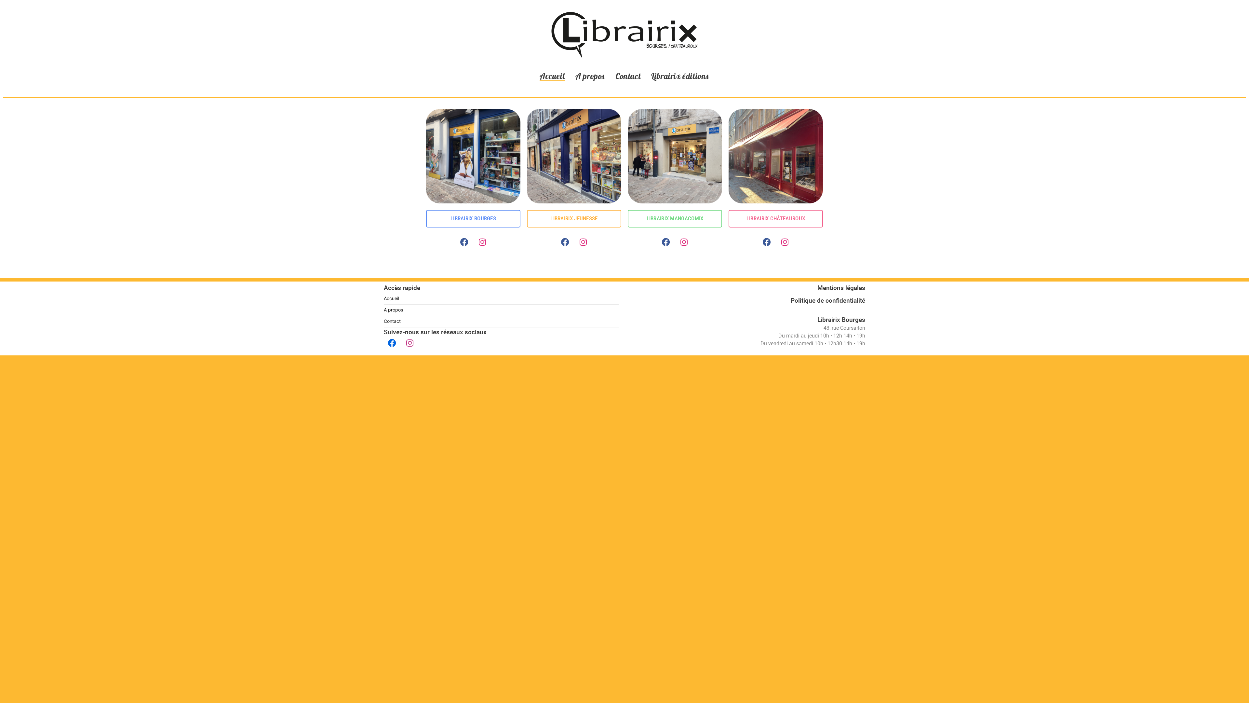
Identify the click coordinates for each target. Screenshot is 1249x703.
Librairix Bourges (841, 320)
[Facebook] (464, 242)
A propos (590, 76)
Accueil (552, 76)
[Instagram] (482, 242)
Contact (628, 76)
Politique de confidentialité (828, 300)
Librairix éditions (680, 76)
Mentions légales (841, 288)
